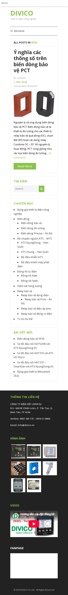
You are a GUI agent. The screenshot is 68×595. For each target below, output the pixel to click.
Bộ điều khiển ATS (32, 257)
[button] (5, 3)
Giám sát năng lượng (29, 286)
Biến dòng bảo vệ (31, 223)
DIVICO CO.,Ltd (28, 589)
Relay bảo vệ (24, 291)
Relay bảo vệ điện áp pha (36, 308)
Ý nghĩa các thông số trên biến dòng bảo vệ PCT (31, 61)
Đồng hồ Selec (29, 281)
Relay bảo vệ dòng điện (35, 295)
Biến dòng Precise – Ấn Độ (36, 233)
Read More (25, 166)
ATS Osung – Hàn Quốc (35, 252)
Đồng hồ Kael (29, 275)
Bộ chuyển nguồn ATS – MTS (34, 238)
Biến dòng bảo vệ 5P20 (30, 338)
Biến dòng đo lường (33, 228)
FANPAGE (17, 548)
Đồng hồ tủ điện (27, 271)
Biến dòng (21, 82)
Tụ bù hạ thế (25, 319)
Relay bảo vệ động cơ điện (36, 313)
